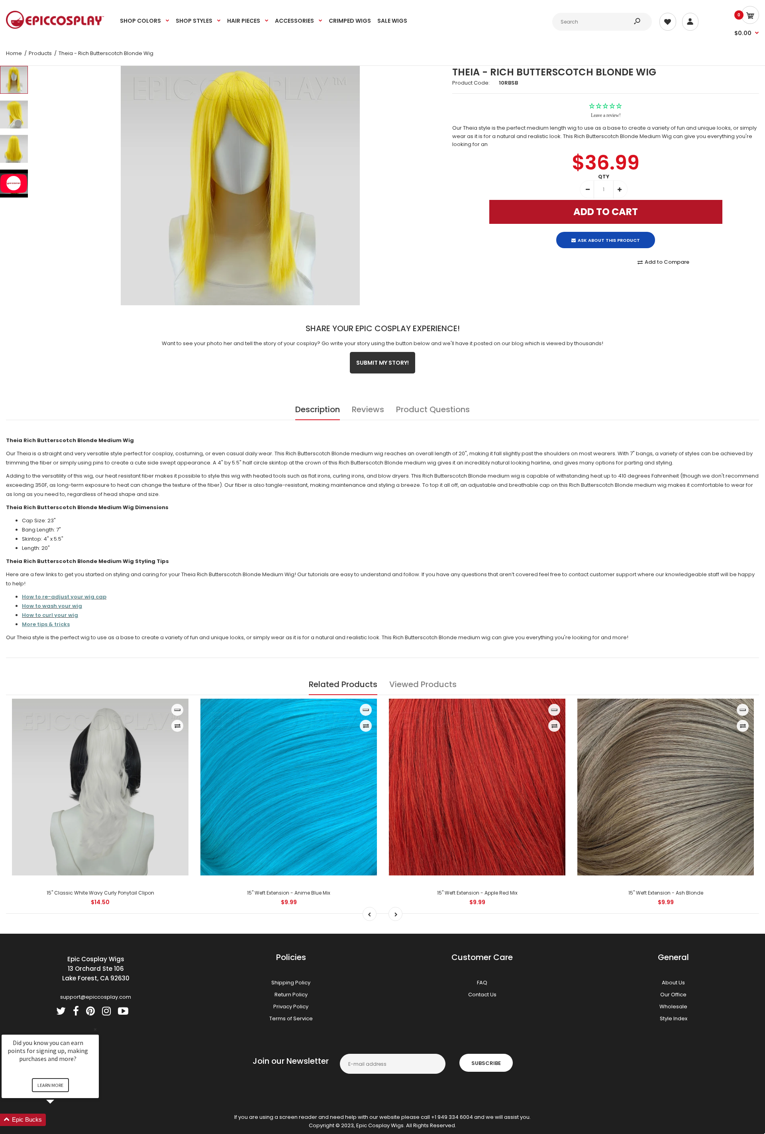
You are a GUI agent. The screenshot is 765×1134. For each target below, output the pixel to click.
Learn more (50, 1085)
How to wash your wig (52, 606)
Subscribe (486, 1063)
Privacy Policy (290, 1006)
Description (317, 409)
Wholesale (673, 1006)
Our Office (673, 994)
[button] (60, 1120)
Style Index (673, 1018)
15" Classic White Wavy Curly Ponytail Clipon (100, 892)
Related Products (343, 684)
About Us (673, 982)
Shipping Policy (290, 982)
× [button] (95, 1029)
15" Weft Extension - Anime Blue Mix (288, 892)
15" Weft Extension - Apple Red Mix (477, 892)
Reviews (368, 409)
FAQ (482, 982)
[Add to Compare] (177, 726)
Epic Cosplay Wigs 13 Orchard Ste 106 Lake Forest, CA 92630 (95, 968)
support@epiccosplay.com (95, 997)
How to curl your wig (50, 615)
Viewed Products (423, 684)
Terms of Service (291, 1018)
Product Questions (433, 409)
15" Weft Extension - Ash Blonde (665, 892)
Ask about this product (609, 233)
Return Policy (291, 994)
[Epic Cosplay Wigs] (55, 27)
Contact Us (482, 994)
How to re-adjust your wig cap (64, 597)
